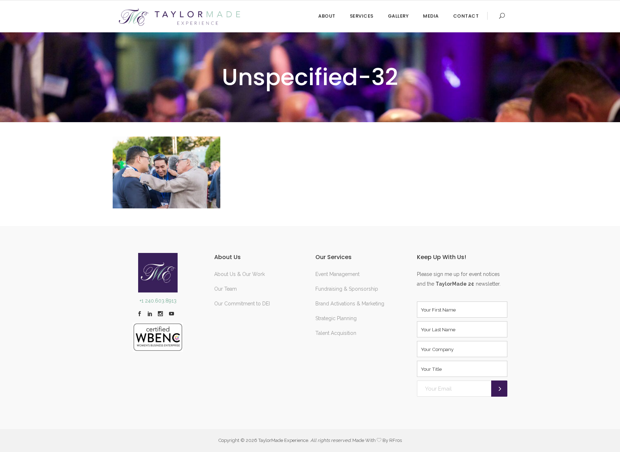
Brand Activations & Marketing (349, 303)
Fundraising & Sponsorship (346, 289)
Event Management (337, 274)
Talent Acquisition (335, 333)
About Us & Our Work (239, 274)
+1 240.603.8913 (158, 301)
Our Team (225, 289)
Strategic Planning (336, 318)
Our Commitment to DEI (242, 303)
